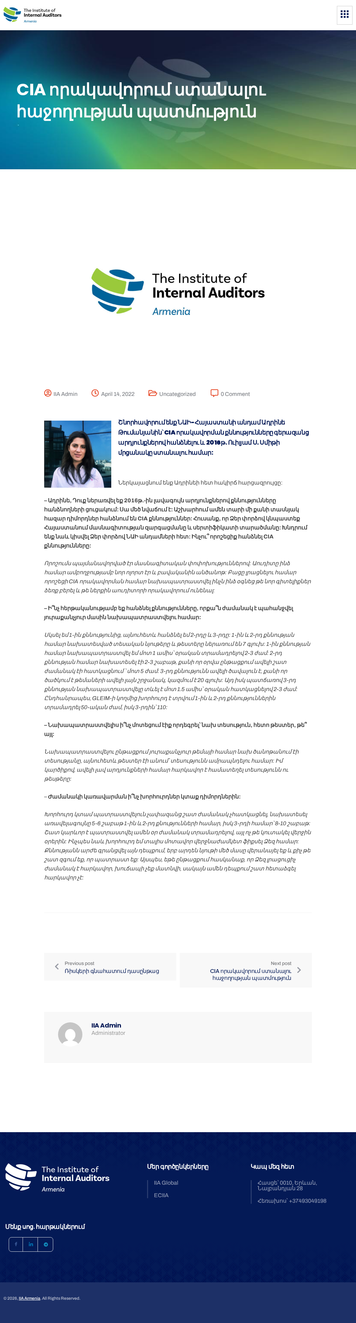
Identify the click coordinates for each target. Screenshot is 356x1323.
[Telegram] (46, 1244)
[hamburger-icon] (345, 15)
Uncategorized (177, 394)
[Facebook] (16, 1244)
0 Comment (235, 394)
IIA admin (66, 394)
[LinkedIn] (31, 1244)
